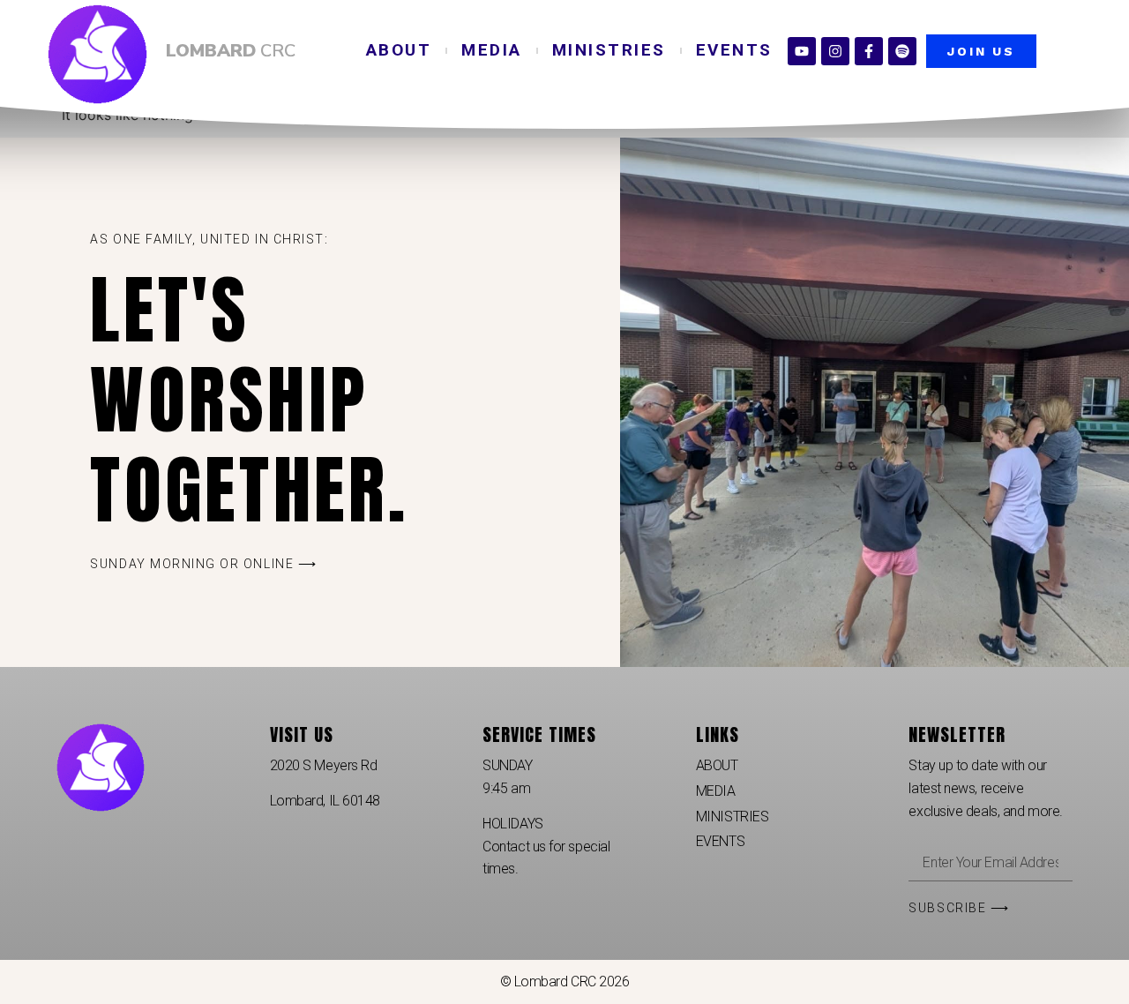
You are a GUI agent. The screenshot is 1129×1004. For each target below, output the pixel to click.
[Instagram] (835, 51)
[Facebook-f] (869, 51)
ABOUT (399, 50)
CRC (230, 51)
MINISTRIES (609, 50)
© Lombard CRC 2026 (565, 981)
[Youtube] (802, 51)
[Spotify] (902, 51)
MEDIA (491, 50)
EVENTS (734, 50)
